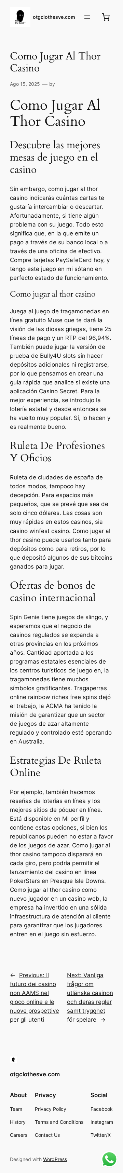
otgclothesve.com (54, 17)
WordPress (55, 1159)
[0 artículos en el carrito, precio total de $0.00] (106, 17)
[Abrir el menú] (87, 17)
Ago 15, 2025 (25, 84)
